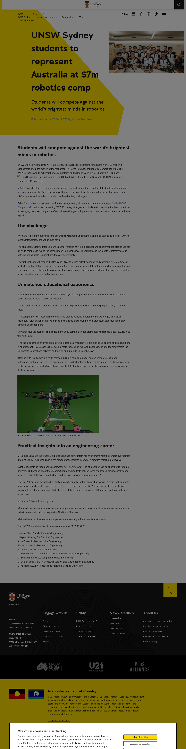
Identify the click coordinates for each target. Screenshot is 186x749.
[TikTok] (156, 14)
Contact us (48, 621)
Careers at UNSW (51, 631)
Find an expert (51, 626)
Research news (117, 633)
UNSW (20, 14)
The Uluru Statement (59, 720)
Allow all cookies (140, 737)
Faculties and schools (155, 626)
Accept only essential (140, 744)
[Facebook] (141, 14)
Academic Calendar (86, 636)
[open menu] (7, 4)
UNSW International (86, 621)
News (35, 14)
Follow (124, 14)
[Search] (179, 4)
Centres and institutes (156, 636)
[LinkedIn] (133, 14)
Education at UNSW (52, 636)
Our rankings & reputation (157, 621)
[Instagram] (148, 14)
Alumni (46, 641)
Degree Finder (83, 626)
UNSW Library (150, 641)
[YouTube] (163, 14)
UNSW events (116, 628)
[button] (170, 590)
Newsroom (114, 623)
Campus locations (152, 631)
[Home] (93, 4)
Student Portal (84, 631)
